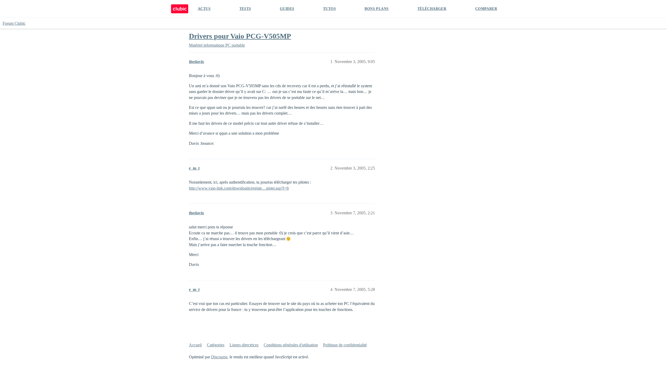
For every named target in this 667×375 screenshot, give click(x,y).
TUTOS (329, 9)
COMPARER (486, 9)
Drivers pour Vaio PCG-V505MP (240, 36)
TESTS (245, 9)
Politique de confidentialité (345, 345)
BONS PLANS (376, 9)
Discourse (219, 357)
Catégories (215, 345)
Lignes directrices (244, 345)
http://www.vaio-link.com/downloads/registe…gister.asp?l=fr (239, 188)
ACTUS (204, 9)
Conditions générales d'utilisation (291, 345)
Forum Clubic (14, 23)
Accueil (195, 345)
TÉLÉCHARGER (431, 9)
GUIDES (287, 9)
